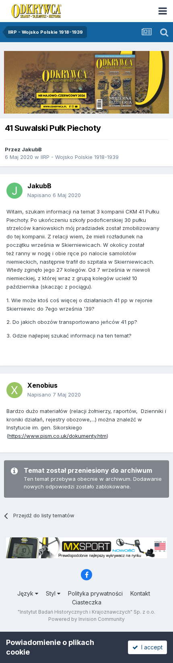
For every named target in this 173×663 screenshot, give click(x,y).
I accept (150, 647)
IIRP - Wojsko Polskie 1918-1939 (80, 157)
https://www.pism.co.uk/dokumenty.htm (57, 436)
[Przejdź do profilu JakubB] (14, 191)
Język (26, 593)
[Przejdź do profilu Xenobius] (14, 390)
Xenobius (42, 385)
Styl (51, 593)
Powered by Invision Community (86, 619)
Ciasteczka (86, 602)
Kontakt (140, 593)
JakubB (32, 149)
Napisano (54, 195)
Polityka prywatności (95, 593)
